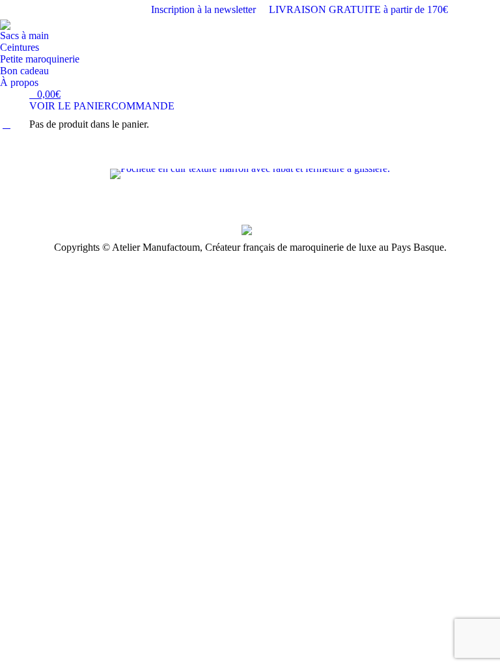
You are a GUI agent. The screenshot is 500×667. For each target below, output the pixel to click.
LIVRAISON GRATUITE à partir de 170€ (358, 9)
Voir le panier (70, 105)
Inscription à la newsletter (203, 9)
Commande (142, 105)
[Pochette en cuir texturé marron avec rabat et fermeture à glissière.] (250, 174)
